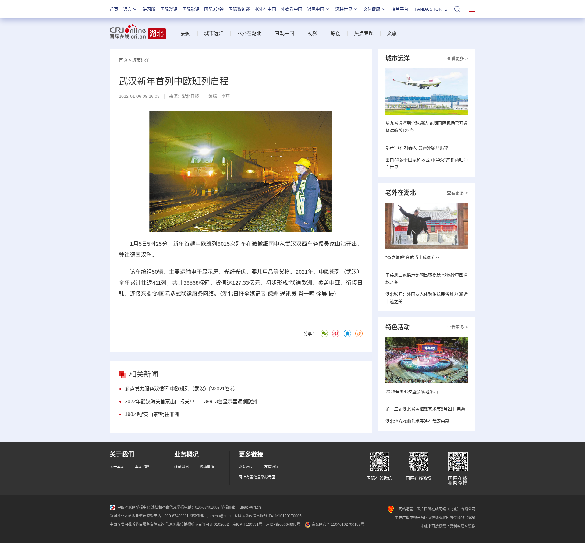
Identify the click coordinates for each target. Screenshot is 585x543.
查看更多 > (457, 58)
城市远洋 (214, 33)
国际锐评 (190, 9)
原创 (336, 33)
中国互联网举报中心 (133, 507)
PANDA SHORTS (431, 9)
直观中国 (284, 33)
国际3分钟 (214, 9)
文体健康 (371, 9)
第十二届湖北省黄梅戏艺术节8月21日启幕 (425, 409)
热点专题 (364, 33)
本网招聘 (142, 467)
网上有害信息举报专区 (257, 477)
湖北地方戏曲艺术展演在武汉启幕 (417, 421)
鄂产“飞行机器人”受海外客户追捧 (416, 147)
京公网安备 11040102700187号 (337, 524)
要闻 (186, 33)
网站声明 (246, 467)
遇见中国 (315, 9)
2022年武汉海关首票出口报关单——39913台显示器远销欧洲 (191, 401)
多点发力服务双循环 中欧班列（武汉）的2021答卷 (180, 388)
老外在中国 (265, 9)
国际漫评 (168, 9)
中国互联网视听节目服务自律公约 (137, 524)
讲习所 (149, 9)
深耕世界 (343, 9)
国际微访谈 (239, 9)
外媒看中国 (291, 9)
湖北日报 (190, 96)
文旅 (392, 33)
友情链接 (271, 467)
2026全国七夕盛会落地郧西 (411, 391)
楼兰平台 (399, 9)
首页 (114, 9)
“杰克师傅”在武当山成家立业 (412, 257)
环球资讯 (181, 467)
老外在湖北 (249, 33)
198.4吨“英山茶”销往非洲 (152, 414)
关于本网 (117, 467)
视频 (312, 33)
